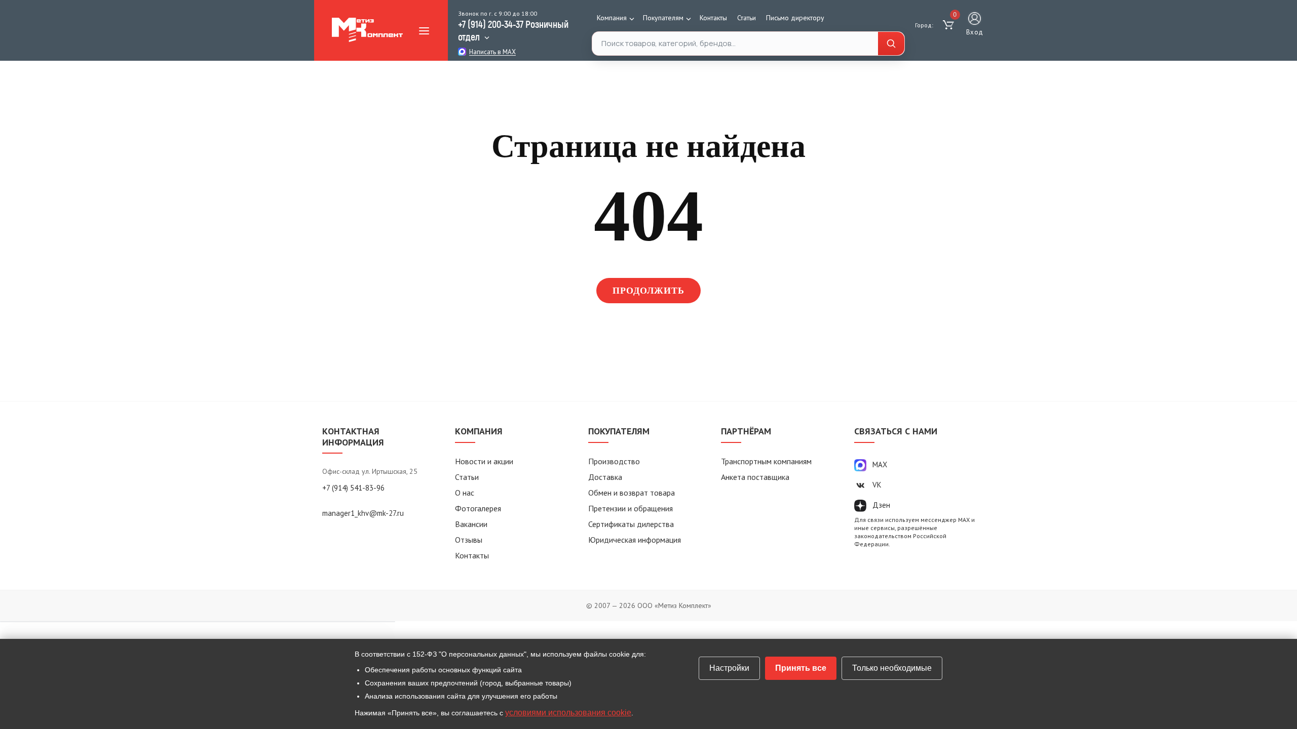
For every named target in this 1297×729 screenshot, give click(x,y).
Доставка (605, 477)
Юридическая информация (634, 540)
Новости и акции (484, 461)
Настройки (729, 668)
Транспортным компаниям (766, 461)
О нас (464, 493)
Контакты (713, 17)
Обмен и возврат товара (631, 493)
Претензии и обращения (630, 508)
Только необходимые (892, 668)
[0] (949, 25)
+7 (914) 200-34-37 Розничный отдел (513, 30)
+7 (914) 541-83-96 (353, 488)
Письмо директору (795, 17)
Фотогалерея (478, 508)
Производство (614, 461)
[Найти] (891, 44)
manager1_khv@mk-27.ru (363, 513)
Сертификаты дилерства (631, 524)
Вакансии (471, 524)
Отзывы (468, 540)
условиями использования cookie (568, 712)
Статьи (746, 17)
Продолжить (649, 291)
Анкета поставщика (755, 477)
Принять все (800, 668)
